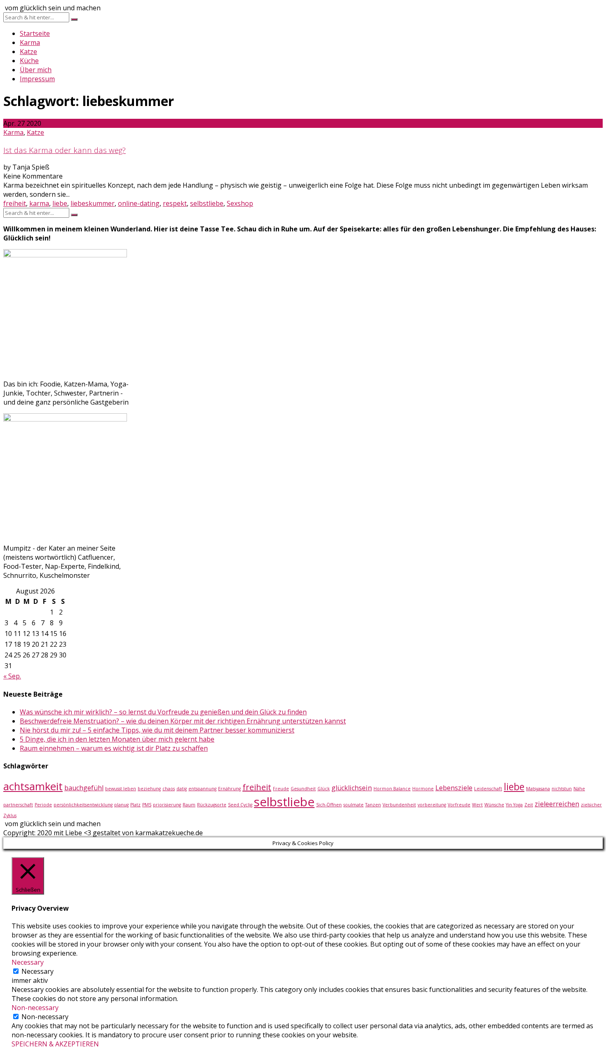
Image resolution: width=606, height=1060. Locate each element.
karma (39, 203)
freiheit (14, 203)
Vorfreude (459, 805)
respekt (175, 203)
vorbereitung (432, 805)
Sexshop (240, 203)
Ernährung (229, 788)
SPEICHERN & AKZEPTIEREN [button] (55, 1043)
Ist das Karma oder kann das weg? (64, 150)
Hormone (423, 788)
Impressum (37, 78)
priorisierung (167, 805)
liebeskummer (92, 203)
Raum (189, 805)
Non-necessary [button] (35, 1007)
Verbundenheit (399, 805)
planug (121, 805)
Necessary (37, 971)
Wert (477, 805)
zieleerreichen (557, 803)
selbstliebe (206, 203)
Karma (30, 42)
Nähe (579, 788)
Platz (135, 805)
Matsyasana (538, 788)
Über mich (36, 69)
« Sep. (12, 676)
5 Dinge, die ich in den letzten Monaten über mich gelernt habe (117, 739)
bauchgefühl (83, 787)
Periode (43, 805)
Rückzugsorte (211, 805)
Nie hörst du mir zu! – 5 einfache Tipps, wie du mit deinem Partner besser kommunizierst (157, 730)
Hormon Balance (392, 788)
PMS (146, 805)
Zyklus (9, 815)
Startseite (35, 33)
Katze (28, 51)
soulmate (353, 805)
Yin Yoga (514, 805)
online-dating (139, 203)
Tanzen (373, 805)
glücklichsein (351, 787)
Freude (281, 788)
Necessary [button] (28, 962)
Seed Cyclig (240, 805)
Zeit (528, 805)
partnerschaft (18, 805)
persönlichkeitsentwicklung (83, 805)
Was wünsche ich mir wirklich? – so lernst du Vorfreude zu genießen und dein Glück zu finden (163, 711)
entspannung (202, 788)
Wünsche (494, 805)
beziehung (149, 788)
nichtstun (562, 788)
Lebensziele (453, 787)
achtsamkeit (33, 786)
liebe (59, 203)
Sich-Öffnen (329, 805)
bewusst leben (120, 788)
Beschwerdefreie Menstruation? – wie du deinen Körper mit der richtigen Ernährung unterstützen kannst (183, 721)
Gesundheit (303, 788)
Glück (323, 788)
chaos (168, 788)
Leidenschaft (488, 788)
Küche (29, 60)
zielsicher (591, 805)
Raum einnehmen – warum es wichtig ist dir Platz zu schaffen (114, 748)
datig (181, 788)
